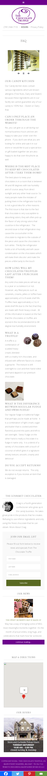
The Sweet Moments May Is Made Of (23, 620)
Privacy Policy (37, 27)
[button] (23, 696)
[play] (23, 73)
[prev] (18, 73)
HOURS (24, 27)
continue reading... (23, 642)
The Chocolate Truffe (23, 15)
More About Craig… (18, 527)
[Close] (24, 690)
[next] (28, 73)
